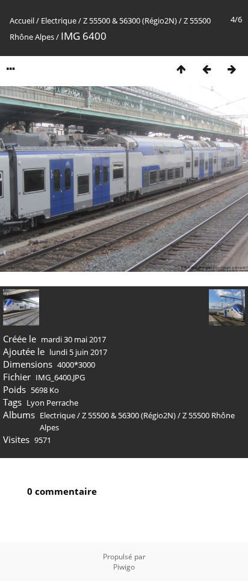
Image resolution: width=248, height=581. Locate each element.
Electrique (58, 20)
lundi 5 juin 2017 (78, 352)
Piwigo (124, 567)
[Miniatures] (181, 69)
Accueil (22, 20)
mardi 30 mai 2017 (73, 339)
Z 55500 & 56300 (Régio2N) (130, 20)
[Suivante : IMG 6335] (231, 69)
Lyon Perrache (52, 402)
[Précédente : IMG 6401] (206, 69)
